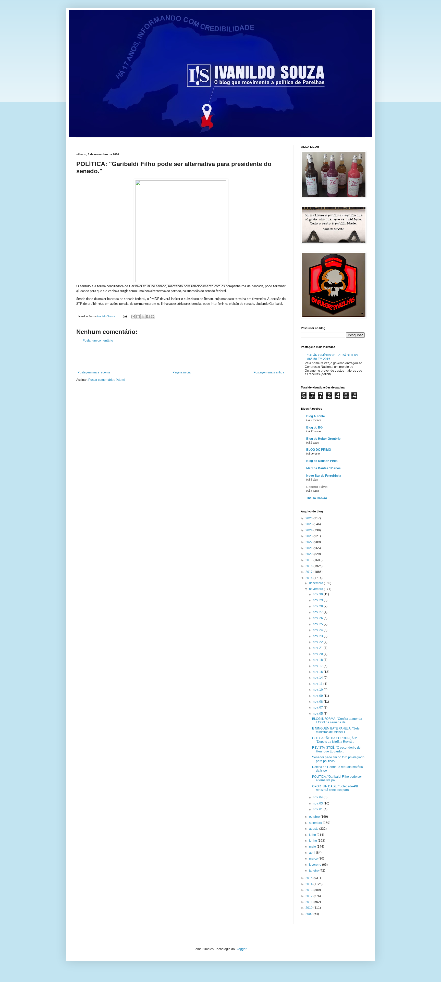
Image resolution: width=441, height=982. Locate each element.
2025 (309, 524)
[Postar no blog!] (138, 316)
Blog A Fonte (315, 416)
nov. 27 (318, 612)
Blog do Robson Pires (322, 461)
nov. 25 (318, 624)
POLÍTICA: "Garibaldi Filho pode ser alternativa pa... (337, 778)
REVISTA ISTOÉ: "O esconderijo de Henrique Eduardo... (336, 749)
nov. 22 (318, 642)
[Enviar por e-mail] (133, 316)
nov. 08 (318, 701)
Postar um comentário (98, 340)
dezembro (316, 583)
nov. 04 (318, 797)
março (313, 858)
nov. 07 (318, 707)
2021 (309, 548)
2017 (309, 572)
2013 (309, 890)
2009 (309, 914)
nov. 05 (318, 713)
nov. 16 (318, 672)
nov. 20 (318, 654)
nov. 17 (318, 666)
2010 (309, 908)
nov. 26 (318, 618)
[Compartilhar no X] (142, 316)
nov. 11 (318, 684)
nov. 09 (318, 696)
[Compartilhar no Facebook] (147, 316)
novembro (316, 589)
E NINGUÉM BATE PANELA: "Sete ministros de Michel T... (336, 730)
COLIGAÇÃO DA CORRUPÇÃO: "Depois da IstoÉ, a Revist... (334, 740)
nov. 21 (318, 648)
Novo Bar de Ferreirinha (323, 475)
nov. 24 (318, 630)
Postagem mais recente (94, 372)
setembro (316, 823)
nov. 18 (318, 660)
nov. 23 (318, 636)
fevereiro (315, 864)
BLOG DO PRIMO (318, 449)
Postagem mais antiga (268, 372)
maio (313, 846)
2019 (309, 560)
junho (313, 840)
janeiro (314, 870)
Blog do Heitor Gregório (323, 438)
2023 (309, 536)
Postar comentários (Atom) (106, 380)
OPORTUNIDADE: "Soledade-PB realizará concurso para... (335, 788)
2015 (309, 878)
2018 (309, 566)
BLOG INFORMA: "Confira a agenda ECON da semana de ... (337, 720)
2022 (309, 542)
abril (312, 852)
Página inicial (182, 372)
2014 (309, 884)
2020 (309, 554)
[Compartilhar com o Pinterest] (152, 316)
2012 (309, 896)
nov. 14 (318, 677)
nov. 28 (318, 606)
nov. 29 (318, 600)
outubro (315, 817)
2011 (309, 902)
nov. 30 (318, 594)
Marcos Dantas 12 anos (323, 468)
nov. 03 (318, 803)
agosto (314, 828)
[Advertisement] (181, 356)
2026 (309, 518)
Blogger (241, 949)
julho (313, 835)
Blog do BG (314, 427)
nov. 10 (318, 689)
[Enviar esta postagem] (124, 316)
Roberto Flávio (316, 487)
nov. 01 (318, 809)
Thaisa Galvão (316, 498)
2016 (309, 578)
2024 (309, 530)
